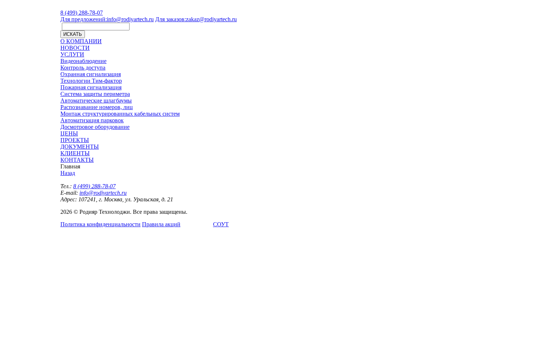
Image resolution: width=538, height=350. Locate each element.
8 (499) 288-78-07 (81, 13)
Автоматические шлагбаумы (96, 100)
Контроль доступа (82, 67)
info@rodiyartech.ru (107, 19)
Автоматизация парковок (92, 120)
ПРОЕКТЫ (74, 140)
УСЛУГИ (72, 54)
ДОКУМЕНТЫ (79, 147)
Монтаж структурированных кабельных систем (120, 114)
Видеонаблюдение (83, 61)
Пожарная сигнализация (91, 87)
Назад (67, 173)
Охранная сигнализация (90, 74)
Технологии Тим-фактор (91, 81)
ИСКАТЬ (72, 34)
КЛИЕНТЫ (75, 153)
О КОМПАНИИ (81, 41)
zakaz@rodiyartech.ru (196, 19)
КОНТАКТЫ (77, 160)
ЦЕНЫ (69, 133)
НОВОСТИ (75, 48)
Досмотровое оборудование (95, 127)
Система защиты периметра (95, 94)
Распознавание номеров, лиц (96, 107)
